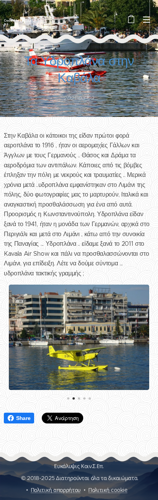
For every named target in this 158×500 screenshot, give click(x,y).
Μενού (146, 19)
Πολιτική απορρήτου (56, 490)
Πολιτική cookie (107, 490)
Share (23, 418)
